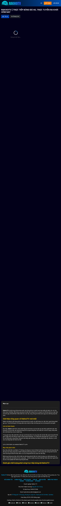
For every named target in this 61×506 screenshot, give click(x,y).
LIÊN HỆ (35, 479)
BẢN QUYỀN (42, 479)
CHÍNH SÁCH (18, 479)
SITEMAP (37, 481)
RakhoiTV (5, 410)
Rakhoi (10, 428)
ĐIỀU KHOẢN (27, 479)
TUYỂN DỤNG (29, 481)
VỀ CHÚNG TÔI (8, 479)
